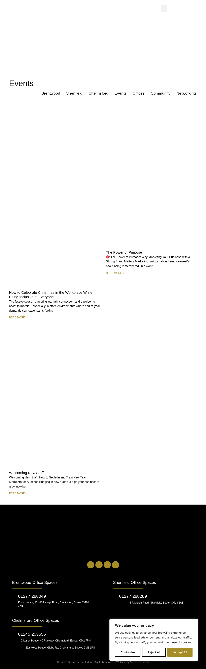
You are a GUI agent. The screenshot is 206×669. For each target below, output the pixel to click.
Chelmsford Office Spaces (35, 620)
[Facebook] (99, 564)
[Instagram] (107, 564)
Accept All (180, 652)
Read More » (18, 317)
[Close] (193, 622)
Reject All (154, 652)
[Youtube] (115, 564)
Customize (128, 652)
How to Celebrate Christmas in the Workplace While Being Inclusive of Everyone (50, 295)
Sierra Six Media (139, 662)
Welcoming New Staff (26, 473)
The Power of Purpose (124, 252)
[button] (164, 8)
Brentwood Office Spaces (35, 582)
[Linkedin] (90, 564)
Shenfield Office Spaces (134, 582)
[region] (153, 640)
